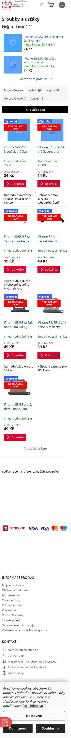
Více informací (33, 706)
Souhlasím (50, 728)
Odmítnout (18, 728)
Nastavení (34, 716)
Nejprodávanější (15, 98)
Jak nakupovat (11, 595)
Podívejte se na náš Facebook (27, 667)
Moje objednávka (13, 585)
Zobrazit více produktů (34, 79)
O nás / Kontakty (13, 615)
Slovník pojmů (11, 620)
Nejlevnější (35, 90)
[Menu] (62, 5)
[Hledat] (41, 5)
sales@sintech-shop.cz (23, 650)
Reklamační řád (12, 605)
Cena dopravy (11, 600)
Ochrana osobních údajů (18, 625)
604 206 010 (16, 656)
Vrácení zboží (11, 610)
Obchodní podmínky (15, 590)
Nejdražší (52, 90)
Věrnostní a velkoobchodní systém (24, 630)
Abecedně (36, 98)
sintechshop (16, 673)
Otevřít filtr (35, 110)
